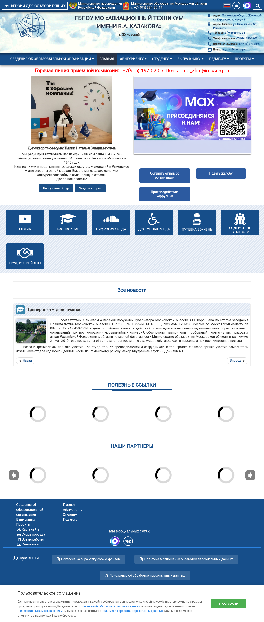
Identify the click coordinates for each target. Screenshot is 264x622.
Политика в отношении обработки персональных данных (188, 559)
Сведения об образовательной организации (50, 59)
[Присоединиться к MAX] (247, 5)
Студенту (160, 59)
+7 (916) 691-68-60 (246, 38)
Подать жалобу (221, 173)
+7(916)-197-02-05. (143, 70)
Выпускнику (188, 59)
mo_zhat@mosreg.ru (234, 49)
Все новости (132, 290)
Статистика (30, 544)
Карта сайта (30, 529)
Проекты (243, 59)
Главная (107, 59)
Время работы (33, 539)
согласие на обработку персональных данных (109, 606)
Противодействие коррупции (165, 194)
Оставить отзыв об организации (164, 175)
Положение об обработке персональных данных (147, 575)
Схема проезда (33, 534)
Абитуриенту (132, 59)
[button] (142, 115)
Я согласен (228, 603)
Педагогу (217, 59)
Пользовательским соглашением (40, 611)
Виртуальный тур (56, 188)
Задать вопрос (90, 188)
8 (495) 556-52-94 (234, 32)
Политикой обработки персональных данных (132, 611)
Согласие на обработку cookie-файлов (90, 559)
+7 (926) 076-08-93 (249, 43)
